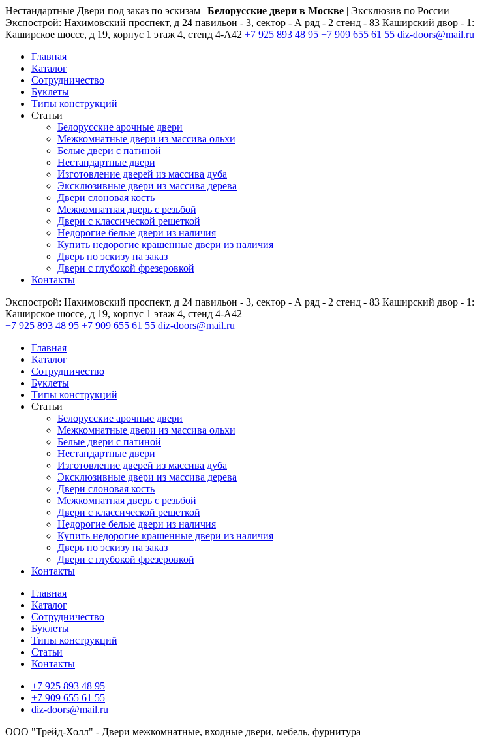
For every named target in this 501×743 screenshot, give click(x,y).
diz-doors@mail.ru (435, 34)
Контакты (53, 279)
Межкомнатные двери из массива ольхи (146, 138)
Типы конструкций (74, 103)
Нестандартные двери (106, 162)
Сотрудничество (67, 80)
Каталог (49, 68)
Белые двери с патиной (109, 150)
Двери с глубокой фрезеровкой (125, 268)
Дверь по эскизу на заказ (112, 256)
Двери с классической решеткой (128, 221)
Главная (49, 56)
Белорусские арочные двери (120, 127)
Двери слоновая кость (106, 197)
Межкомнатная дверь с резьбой (126, 209)
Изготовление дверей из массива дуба (142, 174)
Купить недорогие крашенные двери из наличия (165, 244)
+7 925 (281, 34)
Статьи (47, 651)
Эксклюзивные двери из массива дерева (147, 185)
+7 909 (358, 34)
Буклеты (50, 91)
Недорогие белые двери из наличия (136, 232)
